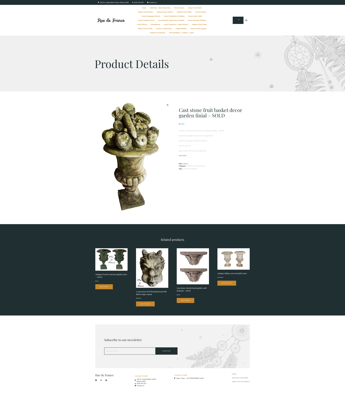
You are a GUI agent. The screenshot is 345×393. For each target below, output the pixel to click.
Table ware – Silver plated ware (160, 8)
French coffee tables (195, 16)
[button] (246, 20)
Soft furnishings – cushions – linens (181, 33)
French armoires (200, 12)
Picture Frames (179, 8)
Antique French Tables (144, 28)
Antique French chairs (184, 12)
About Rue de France (241, 381)
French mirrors (142, 24)
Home (144, 8)
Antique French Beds (195, 8)
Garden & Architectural (164, 28)
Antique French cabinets (165, 12)
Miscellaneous (155, 24)
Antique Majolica (181, 28)
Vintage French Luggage (198, 28)
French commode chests (146, 20)
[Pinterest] (106, 380)
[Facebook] (96, 380)
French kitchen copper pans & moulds (171, 20)
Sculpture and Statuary (157, 33)
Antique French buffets (145, 12)
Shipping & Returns (240, 377)
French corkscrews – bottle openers (176, 24)
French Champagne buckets (151, 16)
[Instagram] (101, 380)
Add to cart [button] (145, 304)
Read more (104, 286)
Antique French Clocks (199, 24)
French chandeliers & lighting (174, 16)
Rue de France (111, 20)
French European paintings (197, 20)
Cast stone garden (189, 169)
